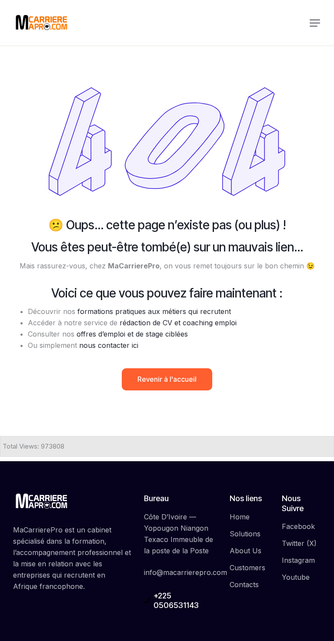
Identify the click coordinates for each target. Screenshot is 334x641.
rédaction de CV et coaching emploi (178, 322)
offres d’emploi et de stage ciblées (132, 334)
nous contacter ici (108, 345)
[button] (315, 23)
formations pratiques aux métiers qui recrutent (154, 311)
